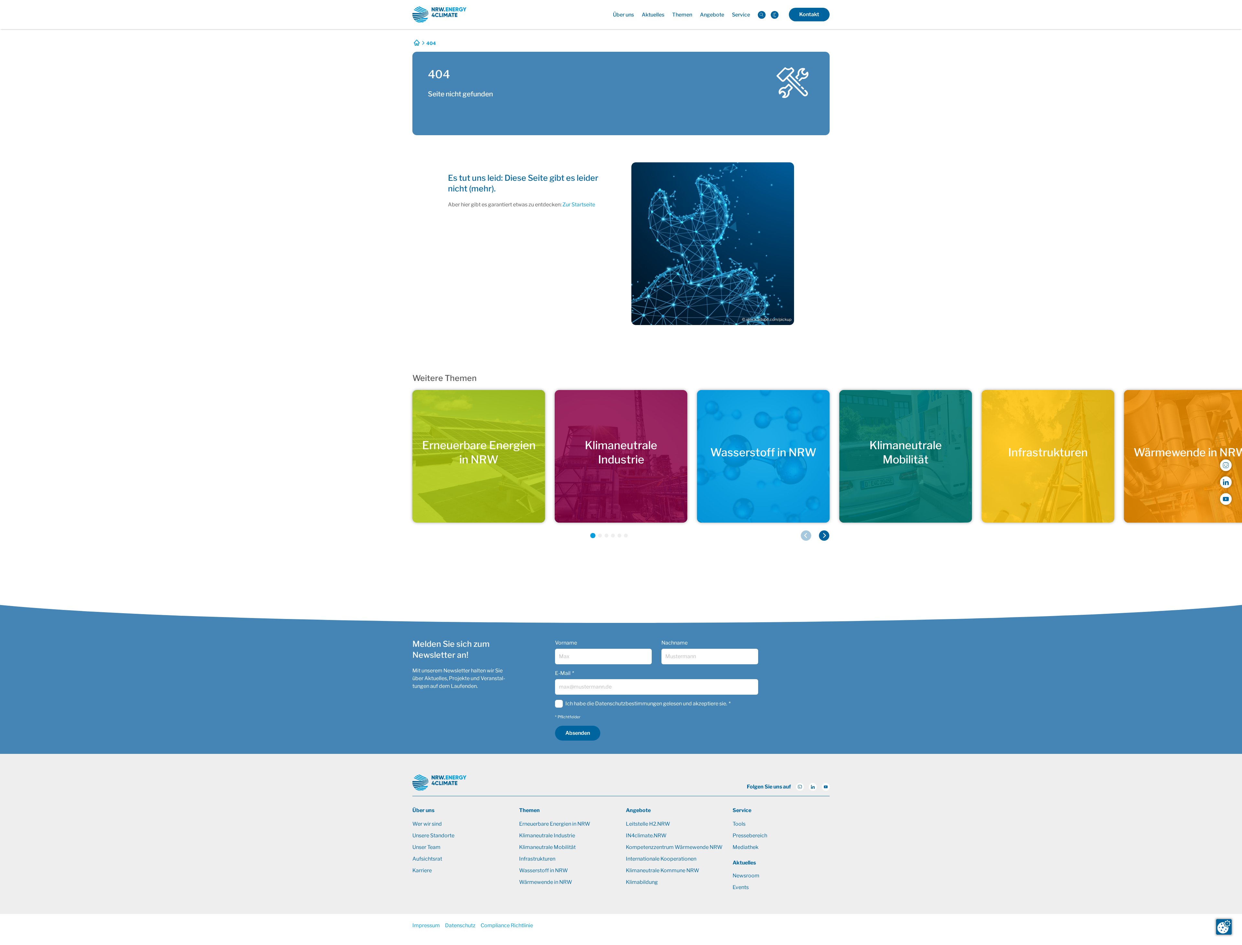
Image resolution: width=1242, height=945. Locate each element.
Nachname (674, 643)
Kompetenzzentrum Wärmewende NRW (674, 847)
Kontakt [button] (809, 14)
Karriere (422, 870)
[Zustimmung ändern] (1224, 927)
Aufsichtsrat (427, 859)
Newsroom (746, 876)
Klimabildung (642, 882)
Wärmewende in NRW (545, 882)
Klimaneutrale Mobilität (547, 847)
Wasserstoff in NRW (543, 870)
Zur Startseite (578, 204)
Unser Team (426, 847)
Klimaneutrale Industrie (547, 835)
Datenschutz (460, 925)
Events (741, 887)
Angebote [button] (712, 15)
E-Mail (563, 673)
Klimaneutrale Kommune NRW (662, 870)
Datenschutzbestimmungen (628, 704)
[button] (592, 535)
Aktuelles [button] (653, 15)
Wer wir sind (427, 824)
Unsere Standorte (433, 835)
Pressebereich (750, 835)
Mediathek (745, 847)
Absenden (577, 733)
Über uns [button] (623, 15)
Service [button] (741, 15)
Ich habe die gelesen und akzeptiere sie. (646, 704)
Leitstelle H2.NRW (648, 824)
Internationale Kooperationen (661, 859)
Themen (529, 810)
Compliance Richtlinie (507, 925)
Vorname (566, 643)
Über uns (423, 810)
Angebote (638, 810)
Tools (739, 824)
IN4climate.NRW (646, 835)
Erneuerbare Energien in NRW (554, 824)
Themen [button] (682, 15)
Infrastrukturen (537, 859)
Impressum (426, 925)
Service (742, 810)
